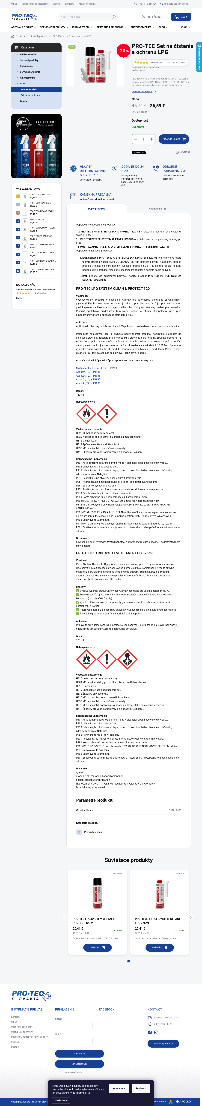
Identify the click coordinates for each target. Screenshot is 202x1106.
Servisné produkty (29, 60)
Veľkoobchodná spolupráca (35, 4)
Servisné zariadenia (30, 72)
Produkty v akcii (29, 89)
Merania (15, 1047)
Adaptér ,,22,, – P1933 (88, 383)
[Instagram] (156, 1032)
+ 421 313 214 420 (163, 1024)
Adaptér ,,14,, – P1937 (88, 379)
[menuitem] (24, 27)
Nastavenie (61, 1100)
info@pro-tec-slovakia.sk (166, 1017)
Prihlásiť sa (79, 1053)
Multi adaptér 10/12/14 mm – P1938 (97, 368)
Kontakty (69, 4)
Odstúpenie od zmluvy (22, 1032)
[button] (128, 961)
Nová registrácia (79, 1064)
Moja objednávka (87, 4)
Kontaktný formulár (163, 1043)
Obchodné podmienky (22, 1027)
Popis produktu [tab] (96, 208)
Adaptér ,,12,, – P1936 (88, 375)
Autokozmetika (27, 77)
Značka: (139, 70)
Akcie (23, 83)
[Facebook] (150, 1032)
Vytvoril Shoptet (158, 1101)
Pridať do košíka (171, 138)
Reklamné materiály (30, 95)
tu (89, 1092)
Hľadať (113, 17)
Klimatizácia (26, 66)
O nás (14, 4)
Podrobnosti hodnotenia (175, 62)
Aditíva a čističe (28, 54)
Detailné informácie (142, 92)
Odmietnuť (119, 1088)
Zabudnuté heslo (73, 1072)
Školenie (15, 1042)
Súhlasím (141, 1088)
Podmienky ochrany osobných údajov (29, 1037)
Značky (23, 101)
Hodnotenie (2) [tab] (157, 208)
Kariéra (56, 4)
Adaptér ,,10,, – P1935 (88, 371)
